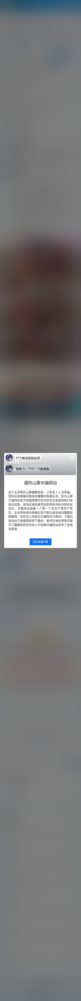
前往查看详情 (40, 541)
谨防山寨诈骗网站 (40, 483)
